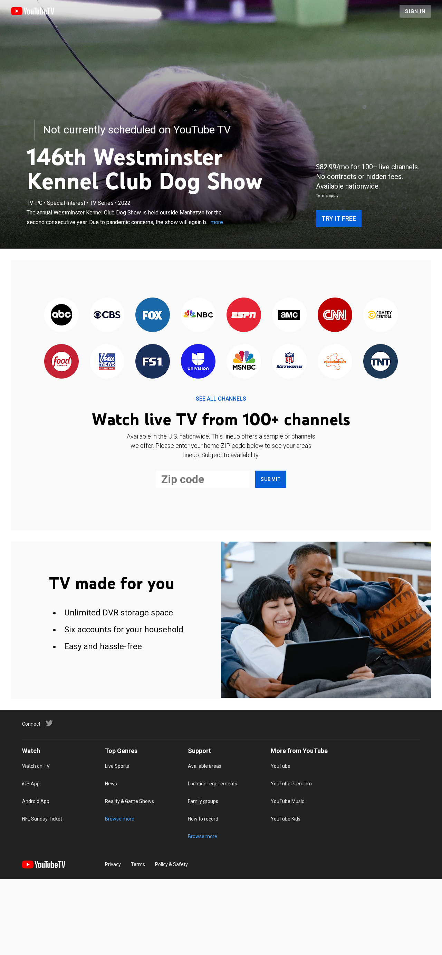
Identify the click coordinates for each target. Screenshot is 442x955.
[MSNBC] (244, 362)
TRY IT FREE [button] (338, 218)
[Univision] (198, 362)
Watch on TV (36, 766)
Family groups (203, 801)
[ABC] (61, 315)
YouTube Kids (285, 819)
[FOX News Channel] (107, 362)
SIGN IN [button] (415, 11)
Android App (35, 801)
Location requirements (212, 783)
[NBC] (198, 315)
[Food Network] (61, 362)
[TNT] (380, 362)
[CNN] (335, 315)
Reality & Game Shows (129, 801)
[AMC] (289, 315)
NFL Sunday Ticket (42, 819)
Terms (138, 864)
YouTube (280, 766)
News (111, 783)
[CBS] (107, 315)
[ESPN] (244, 315)
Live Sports (117, 766)
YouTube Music (287, 801)
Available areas (204, 766)
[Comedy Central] (380, 315)
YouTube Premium (291, 783)
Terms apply (327, 195)
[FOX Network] (152, 315)
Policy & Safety (171, 864)
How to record (203, 819)
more (217, 222)
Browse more (119, 819)
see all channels (221, 398)
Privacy (113, 864)
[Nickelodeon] (335, 362)
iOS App (31, 783)
